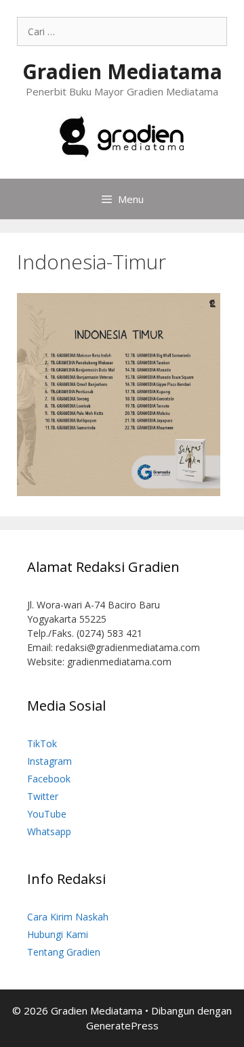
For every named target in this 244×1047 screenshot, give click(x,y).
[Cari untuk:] (122, 31)
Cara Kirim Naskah (67, 916)
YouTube (46, 813)
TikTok (42, 743)
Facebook (48, 778)
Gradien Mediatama (122, 71)
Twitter (42, 796)
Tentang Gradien (63, 951)
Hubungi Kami (57, 934)
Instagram (49, 761)
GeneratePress (122, 1025)
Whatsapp (49, 831)
